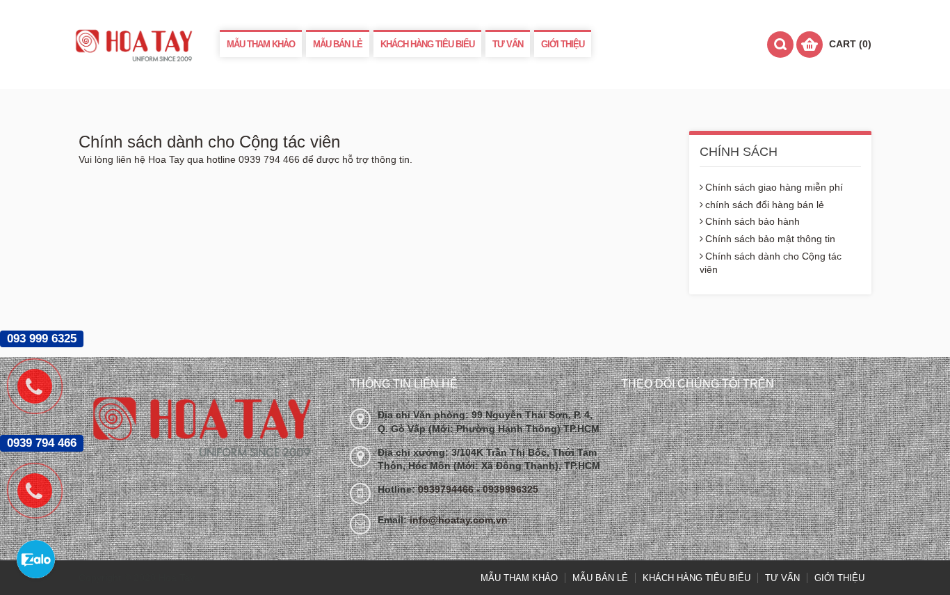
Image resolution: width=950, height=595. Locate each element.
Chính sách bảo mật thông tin (770, 238)
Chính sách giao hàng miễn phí (774, 187)
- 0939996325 (507, 489)
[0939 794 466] (41, 490)
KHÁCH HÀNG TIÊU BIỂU (427, 44)
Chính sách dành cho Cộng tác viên (771, 263)
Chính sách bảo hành (752, 221)
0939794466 (447, 489)
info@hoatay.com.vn (459, 519)
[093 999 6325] (41, 386)
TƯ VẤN (507, 44)
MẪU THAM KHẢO (261, 44)
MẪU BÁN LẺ (337, 44)
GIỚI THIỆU (562, 44)
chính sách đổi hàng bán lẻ (764, 204)
